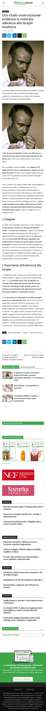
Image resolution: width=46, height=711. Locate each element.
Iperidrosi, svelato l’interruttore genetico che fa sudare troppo (22, 573)
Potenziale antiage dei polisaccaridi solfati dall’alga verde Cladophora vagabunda (21, 619)
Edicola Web (6, 463)
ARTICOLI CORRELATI (10, 367)
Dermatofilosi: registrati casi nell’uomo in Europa (21, 586)
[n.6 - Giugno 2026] (23, 452)
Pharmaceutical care (36, 332)
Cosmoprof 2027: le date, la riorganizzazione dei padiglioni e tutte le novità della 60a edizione (22, 610)
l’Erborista (6, 502)
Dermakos (6, 568)
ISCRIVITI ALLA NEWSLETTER (23, 679)
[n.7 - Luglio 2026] (8, 452)
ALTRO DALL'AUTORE (27, 367)
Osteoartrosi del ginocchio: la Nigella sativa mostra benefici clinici (22, 523)
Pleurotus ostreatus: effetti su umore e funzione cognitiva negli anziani (20, 543)
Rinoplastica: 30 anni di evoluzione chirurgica (22, 580)
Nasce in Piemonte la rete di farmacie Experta (34, 356)
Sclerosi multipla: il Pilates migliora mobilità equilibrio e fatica (22, 550)
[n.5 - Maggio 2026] (37, 452)
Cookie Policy (30, 689)
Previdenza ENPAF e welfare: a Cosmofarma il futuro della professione (26, 398)
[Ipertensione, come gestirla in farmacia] (7, 388)
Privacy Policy (18, 689)
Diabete (25, 332)
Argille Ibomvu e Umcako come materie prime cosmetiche (23, 601)
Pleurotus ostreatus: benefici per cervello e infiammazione (22, 515)
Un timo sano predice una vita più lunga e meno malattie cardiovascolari (21, 558)
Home (4, 8)
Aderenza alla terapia (14, 332)
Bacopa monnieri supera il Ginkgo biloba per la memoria (23, 508)
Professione (11, 8)
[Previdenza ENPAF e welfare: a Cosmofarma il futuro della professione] (7, 398)
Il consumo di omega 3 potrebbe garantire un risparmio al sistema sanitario (12, 357)
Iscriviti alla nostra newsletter (13, 423)
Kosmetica (7, 596)
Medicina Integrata (9, 537)
